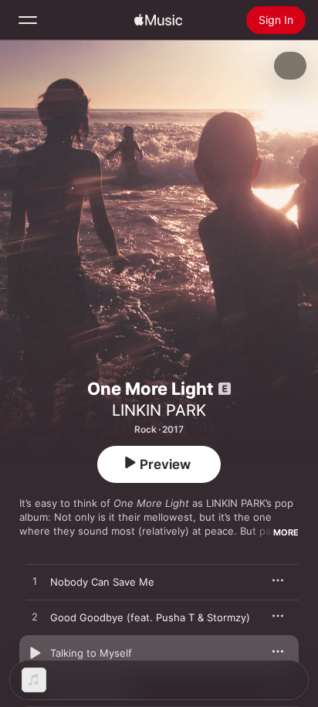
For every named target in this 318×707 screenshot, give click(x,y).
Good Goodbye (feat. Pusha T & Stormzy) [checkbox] (150, 617)
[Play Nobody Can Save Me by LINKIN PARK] (34, 582)
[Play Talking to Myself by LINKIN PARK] (34, 653)
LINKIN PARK (159, 410)
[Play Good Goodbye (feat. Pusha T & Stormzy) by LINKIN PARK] (34, 617)
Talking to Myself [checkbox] (91, 653)
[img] (158, 20)
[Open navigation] (28, 20)
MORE (286, 532)
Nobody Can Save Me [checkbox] (102, 582)
